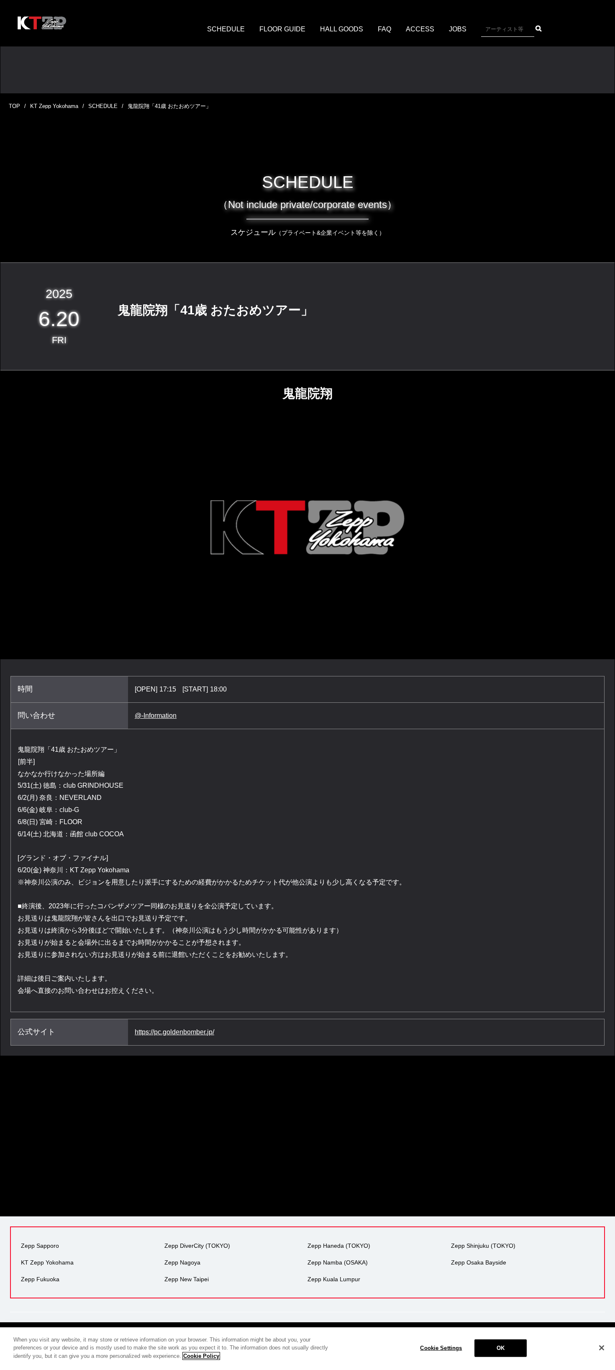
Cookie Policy (201, 1356)
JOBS (457, 29)
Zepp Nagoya (182, 1262)
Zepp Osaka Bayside (478, 1262)
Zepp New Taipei (186, 1279)
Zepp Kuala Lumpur (334, 1279)
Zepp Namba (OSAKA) (338, 1262)
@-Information (156, 715)
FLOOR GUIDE (282, 29)
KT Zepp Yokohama (54, 106)
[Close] (601, 1348)
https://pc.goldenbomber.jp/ (174, 1032)
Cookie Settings (441, 1348)
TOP (14, 106)
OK (501, 1348)
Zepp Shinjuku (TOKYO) (483, 1245)
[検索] (538, 28)
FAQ (384, 29)
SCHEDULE (226, 29)
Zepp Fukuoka (40, 1279)
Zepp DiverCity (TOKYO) (197, 1245)
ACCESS (420, 29)
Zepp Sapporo (40, 1245)
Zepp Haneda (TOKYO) (339, 1245)
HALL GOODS (341, 29)
